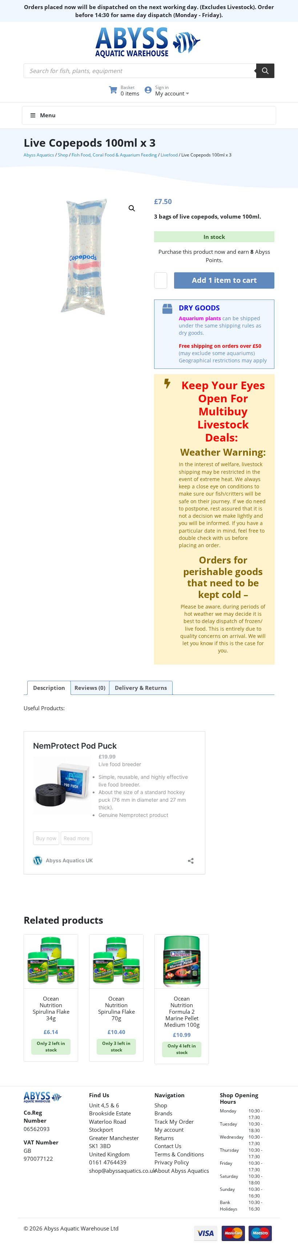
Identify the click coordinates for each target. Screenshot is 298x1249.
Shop (63, 155)
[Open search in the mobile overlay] (149, 71)
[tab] (49, 688)
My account (169, 1129)
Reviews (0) (89, 687)
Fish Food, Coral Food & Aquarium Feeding (114, 155)
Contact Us (167, 1146)
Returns (164, 1138)
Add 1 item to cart (224, 280)
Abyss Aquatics (39, 155)
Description (49, 687)
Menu (48, 115)
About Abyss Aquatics (181, 1170)
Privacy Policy (171, 1162)
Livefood (169, 155)
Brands (163, 1113)
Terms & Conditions (179, 1154)
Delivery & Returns (141, 687)
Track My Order (174, 1121)
